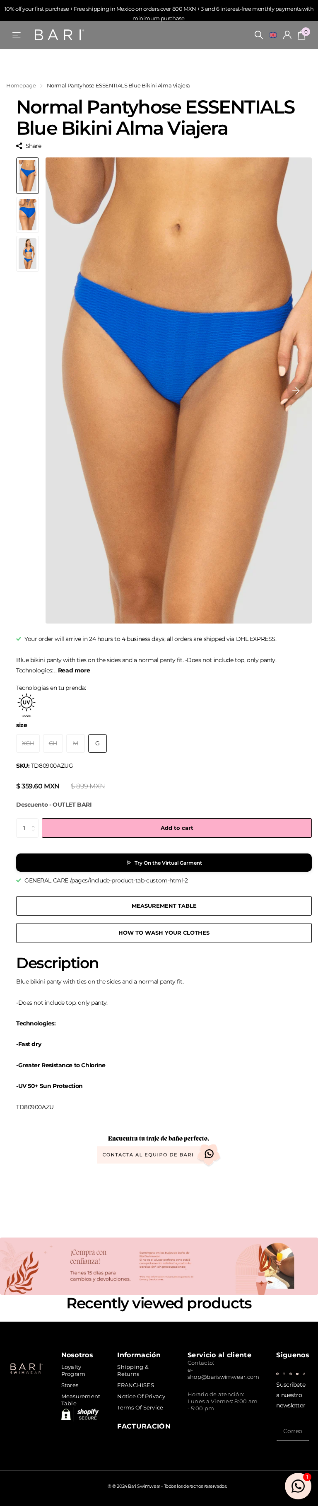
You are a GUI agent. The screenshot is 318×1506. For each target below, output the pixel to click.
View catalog (17, 35)
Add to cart (177, 827)
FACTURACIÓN (144, 1426)
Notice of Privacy (141, 1396)
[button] (296, 390)
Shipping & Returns (133, 1370)
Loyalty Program (73, 1370)
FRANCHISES (135, 1385)
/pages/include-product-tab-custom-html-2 (129, 880)
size (21, 725)
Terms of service (140, 1407)
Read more (74, 670)
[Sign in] (287, 35)
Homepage (21, 85)
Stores (70, 1385)
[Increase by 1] (35, 821)
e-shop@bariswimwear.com (223, 1373)
